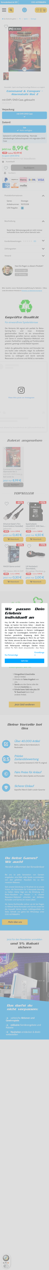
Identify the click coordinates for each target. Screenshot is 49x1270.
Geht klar (24, 661)
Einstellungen (39, 653)
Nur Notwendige (11, 655)
